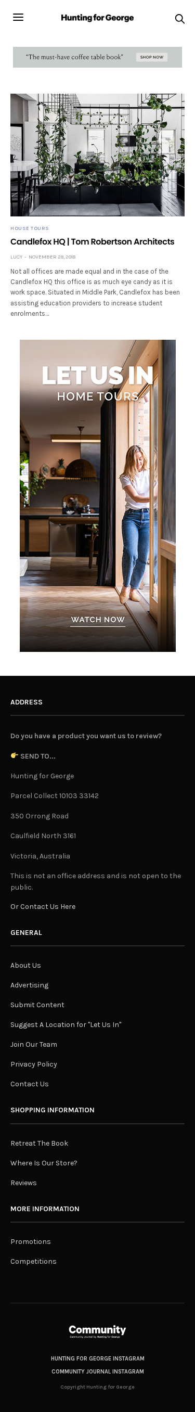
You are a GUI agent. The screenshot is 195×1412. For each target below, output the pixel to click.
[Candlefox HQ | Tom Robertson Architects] (97, 155)
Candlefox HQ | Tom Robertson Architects (92, 242)
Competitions (33, 1261)
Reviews (23, 1182)
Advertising (29, 985)
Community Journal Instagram (97, 1371)
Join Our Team (33, 1044)
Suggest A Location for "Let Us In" (65, 1024)
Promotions (30, 1241)
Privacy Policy (33, 1064)
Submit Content (37, 1004)
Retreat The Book (39, 1143)
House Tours (29, 228)
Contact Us (29, 1084)
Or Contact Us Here (42, 906)
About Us (25, 965)
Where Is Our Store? (43, 1163)
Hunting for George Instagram (98, 1358)
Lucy (16, 257)
